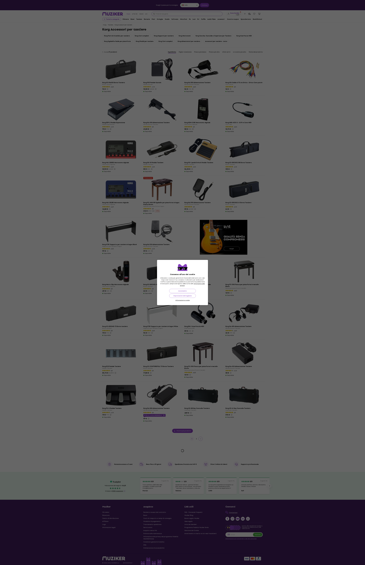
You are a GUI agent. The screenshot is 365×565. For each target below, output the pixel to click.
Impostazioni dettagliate (182, 296)
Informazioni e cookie (182, 300)
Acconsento (182, 291)
